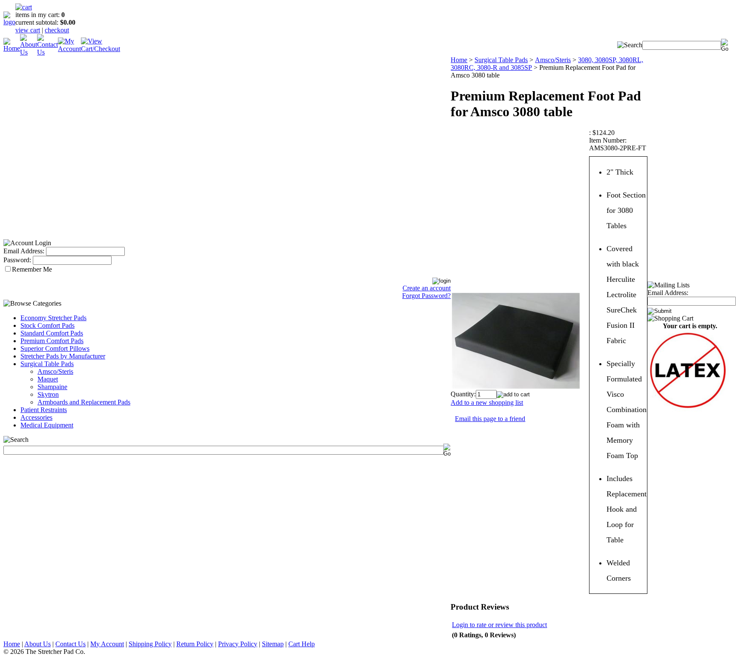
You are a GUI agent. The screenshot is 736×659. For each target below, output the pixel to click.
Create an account (426, 288)
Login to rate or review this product (499, 624)
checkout (57, 30)
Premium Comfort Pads (51, 340)
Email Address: (23, 251)
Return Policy (194, 644)
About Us (37, 644)
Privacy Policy (237, 644)
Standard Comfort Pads (51, 333)
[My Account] (69, 48)
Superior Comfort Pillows (54, 348)
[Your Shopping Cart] (23, 7)
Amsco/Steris (55, 371)
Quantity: (463, 394)
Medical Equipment (46, 425)
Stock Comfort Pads (47, 325)
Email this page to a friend (490, 418)
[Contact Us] (47, 52)
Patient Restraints (43, 409)
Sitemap (273, 644)
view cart (27, 30)
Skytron (48, 394)
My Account (107, 644)
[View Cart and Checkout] (100, 48)
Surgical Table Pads (47, 363)
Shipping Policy (150, 644)
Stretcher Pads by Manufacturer (62, 356)
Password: (17, 260)
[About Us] (28, 52)
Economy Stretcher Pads (53, 317)
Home (459, 59)
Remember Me (32, 269)
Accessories (36, 417)
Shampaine (52, 386)
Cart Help (301, 644)
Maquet (47, 379)
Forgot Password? (426, 295)
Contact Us (70, 644)
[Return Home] (9, 22)
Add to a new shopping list (487, 402)
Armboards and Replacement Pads (83, 402)
